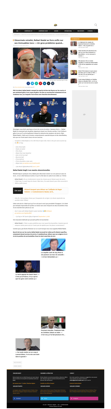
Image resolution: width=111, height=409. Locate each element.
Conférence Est (28, 31)
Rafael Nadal (17, 366)
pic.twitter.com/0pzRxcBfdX (23, 213)
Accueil (45, 404)
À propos (90, 31)
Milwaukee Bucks (27, 390)
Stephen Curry (59, 391)
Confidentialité (64, 404)
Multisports (81, 31)
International (68, 31)
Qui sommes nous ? (17, 383)
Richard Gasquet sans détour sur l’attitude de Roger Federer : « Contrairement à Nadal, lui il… (43, 191)
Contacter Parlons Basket (75, 383)
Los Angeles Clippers (22, 391)
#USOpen (49, 211)
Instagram (75, 398)
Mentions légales (52, 404)
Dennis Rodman (90, 390)
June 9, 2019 (35, 166)
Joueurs (56, 31)
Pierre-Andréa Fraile (19, 87)
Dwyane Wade (76, 391)
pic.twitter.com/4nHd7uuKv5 (31, 163)
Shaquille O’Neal (92, 391)
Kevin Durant (51, 390)
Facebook (18, 398)
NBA (17, 31)
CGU (58, 404)
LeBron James (43, 390)
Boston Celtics (16, 393)
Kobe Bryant (84, 391)
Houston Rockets (32, 391)
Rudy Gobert (58, 390)
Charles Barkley (81, 390)
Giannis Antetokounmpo (49, 391)
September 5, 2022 (44, 216)
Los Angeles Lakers (17, 390)
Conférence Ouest (43, 31)
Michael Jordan (73, 390)
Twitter (45, 398)
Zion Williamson (48, 393)
